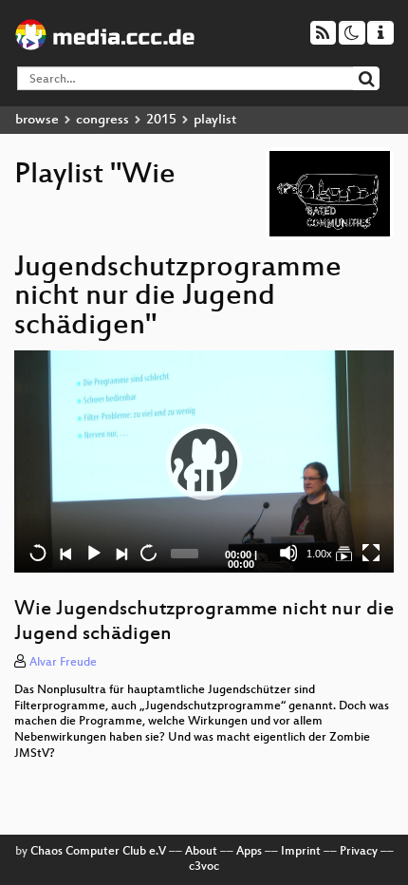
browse (37, 120)
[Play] (204, 461)
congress (102, 120)
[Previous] (65, 552)
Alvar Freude (63, 662)
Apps (249, 851)
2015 (161, 120)
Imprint (301, 851)
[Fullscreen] (371, 552)
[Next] (120, 552)
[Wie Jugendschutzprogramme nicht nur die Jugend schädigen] (343, 552)
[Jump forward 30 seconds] (148, 552)
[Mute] (288, 552)
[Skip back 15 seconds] (37, 552)
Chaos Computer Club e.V (98, 851)
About (201, 851)
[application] (204, 461)
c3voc (204, 867)
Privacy (359, 851)
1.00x (319, 553)
